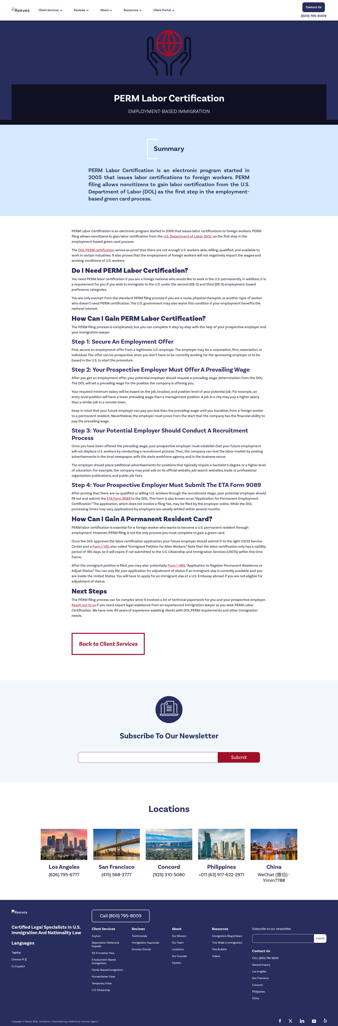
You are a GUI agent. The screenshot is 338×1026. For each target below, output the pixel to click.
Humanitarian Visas (103, 976)
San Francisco (260, 978)
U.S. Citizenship (101, 990)
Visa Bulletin (219, 949)
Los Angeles (259, 971)
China (255, 998)
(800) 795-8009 (313, 16)
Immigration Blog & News (227, 936)
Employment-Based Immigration (104, 961)
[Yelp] (325, 1021)
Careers (176, 963)
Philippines (258, 991)
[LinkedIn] (302, 1021)
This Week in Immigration (227, 943)
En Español (18, 966)
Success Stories (141, 949)
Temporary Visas (102, 983)
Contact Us (314, 7)
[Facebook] (280, 1021)
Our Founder (179, 956)
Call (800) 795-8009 (120, 916)
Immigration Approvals (145, 943)
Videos (216, 956)
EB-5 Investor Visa (103, 953)
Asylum (96, 936)
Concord (257, 985)
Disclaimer (44, 1021)
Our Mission (179, 936)
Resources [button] (131, 10)
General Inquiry (261, 965)
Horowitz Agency (89, 1021)
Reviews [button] (79, 10)
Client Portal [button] (162, 10)
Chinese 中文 (19, 959)
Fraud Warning (59, 1021)
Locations (178, 949)
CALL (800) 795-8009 (265, 958)
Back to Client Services (108, 644)
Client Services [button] (49, 10)
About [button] (104, 10)
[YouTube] (314, 1021)
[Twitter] (290, 1021)
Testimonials (139, 936)
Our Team (177, 943)
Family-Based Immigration (107, 970)
